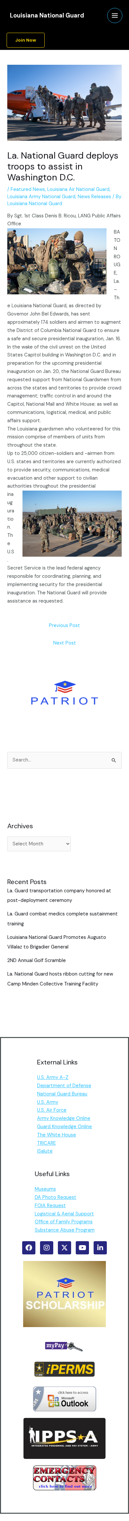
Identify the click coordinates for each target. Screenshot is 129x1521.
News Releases (94, 197)
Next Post (64, 643)
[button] (26, 40)
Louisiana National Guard (47, 15)
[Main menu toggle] (114, 15)
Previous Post (64, 625)
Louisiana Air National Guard (78, 189)
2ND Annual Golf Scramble (36, 960)
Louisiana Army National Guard (41, 197)
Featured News (28, 189)
